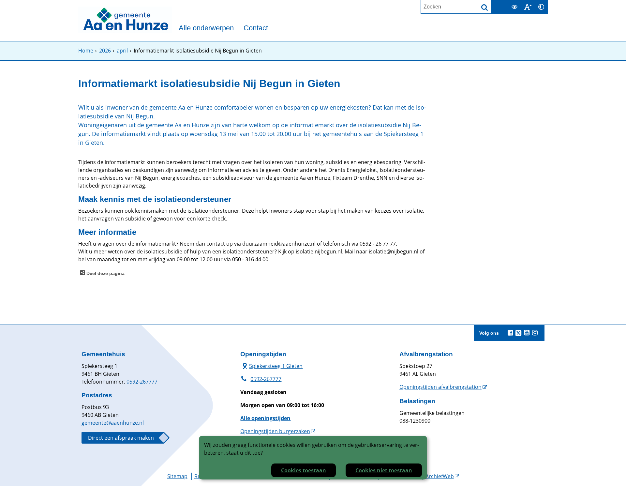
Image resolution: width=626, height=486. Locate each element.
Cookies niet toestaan (383, 470)
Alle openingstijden (265, 418)
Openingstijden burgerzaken (275, 431)
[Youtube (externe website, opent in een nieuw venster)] (526, 332)
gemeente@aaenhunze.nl (113, 422)
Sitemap (177, 476)
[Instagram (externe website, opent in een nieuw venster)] (534, 332)
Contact (256, 28)
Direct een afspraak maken (121, 437)
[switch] (514, 7)
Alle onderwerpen (206, 28)
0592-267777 (142, 381)
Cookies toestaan (303, 470)
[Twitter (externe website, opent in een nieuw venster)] (518, 333)
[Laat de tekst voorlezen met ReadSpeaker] (503, 3)
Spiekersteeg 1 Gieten (271, 366)
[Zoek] (484, 7)
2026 (105, 50)
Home (85, 50)
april (122, 50)
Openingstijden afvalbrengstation (440, 386)
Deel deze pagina (105, 273)
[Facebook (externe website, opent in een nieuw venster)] (510, 332)
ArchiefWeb (439, 476)
